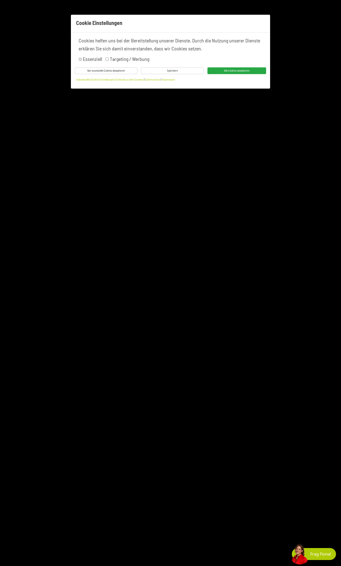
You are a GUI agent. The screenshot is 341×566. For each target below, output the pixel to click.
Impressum (168, 79)
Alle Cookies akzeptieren (236, 70)
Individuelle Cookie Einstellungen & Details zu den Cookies (110, 79)
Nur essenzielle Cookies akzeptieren (106, 70)
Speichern (172, 70)
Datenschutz (153, 79)
